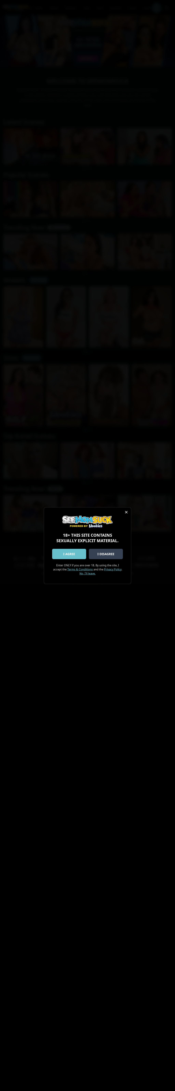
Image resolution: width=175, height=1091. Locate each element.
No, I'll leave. (87, 573)
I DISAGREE (105, 554)
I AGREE (69, 554)
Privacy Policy (112, 569)
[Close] (126, 512)
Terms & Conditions (80, 569)
